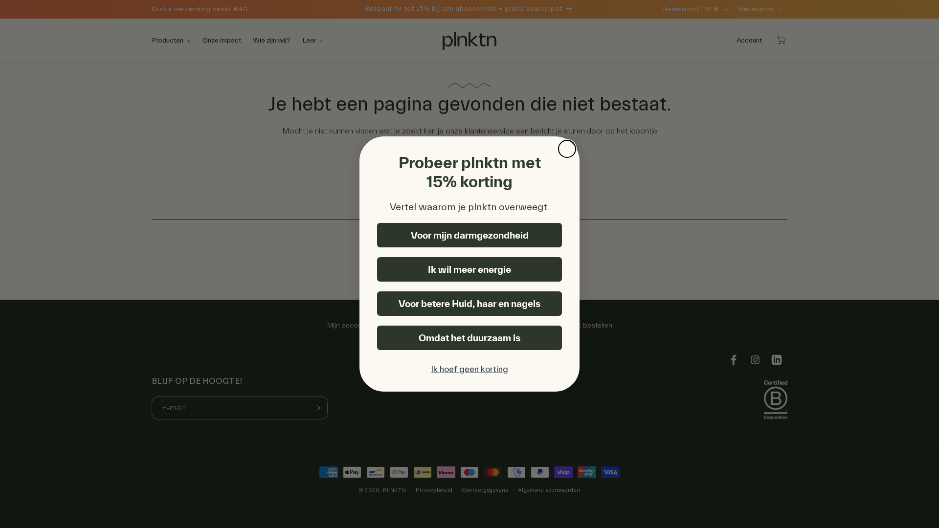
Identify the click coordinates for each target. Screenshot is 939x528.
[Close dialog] (567, 148)
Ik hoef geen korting (469, 369)
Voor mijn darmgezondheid (470, 235)
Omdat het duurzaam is (469, 337)
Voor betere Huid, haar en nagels (469, 303)
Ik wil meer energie (469, 269)
